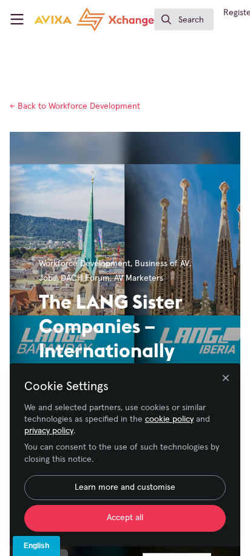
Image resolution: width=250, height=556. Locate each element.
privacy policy (48, 431)
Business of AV (162, 263)
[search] (184, 19)
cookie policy (169, 419)
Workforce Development (75, 106)
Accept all (125, 517)
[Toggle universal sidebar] (17, 19)
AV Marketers (138, 278)
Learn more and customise (125, 487)
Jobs (47, 278)
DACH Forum (85, 278)
